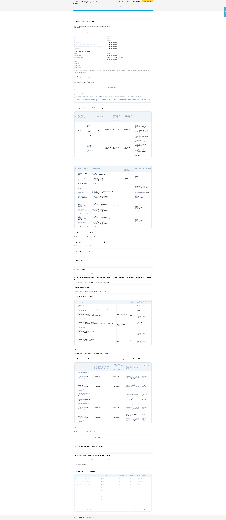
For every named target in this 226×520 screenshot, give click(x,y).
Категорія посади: (104, 8)
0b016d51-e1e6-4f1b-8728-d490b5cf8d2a (82, 481)
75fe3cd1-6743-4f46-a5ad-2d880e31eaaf (82, 496)
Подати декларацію (147, 1)
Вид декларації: (77, 8)
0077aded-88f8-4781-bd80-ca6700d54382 (82, 487)
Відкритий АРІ (128, 1)
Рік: (82, 8)
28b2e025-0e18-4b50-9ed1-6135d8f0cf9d (82, 499)
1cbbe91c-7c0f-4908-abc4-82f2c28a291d (82, 478)
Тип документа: (89, 8)
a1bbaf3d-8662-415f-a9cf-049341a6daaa (82, 484)
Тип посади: (96, 8)
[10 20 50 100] (78, 509)
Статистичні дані (136, 1)
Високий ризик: (123, 8)
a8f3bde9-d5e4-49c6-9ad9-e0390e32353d (83, 490)
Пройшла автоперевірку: (146, 8)
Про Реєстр (121, 1)
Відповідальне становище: (133, 8)
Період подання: (114, 8)
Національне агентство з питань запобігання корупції (143, 517)
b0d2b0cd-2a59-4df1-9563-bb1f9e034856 (82, 493)
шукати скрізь (128, 6)
